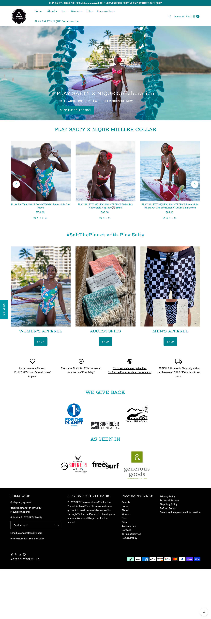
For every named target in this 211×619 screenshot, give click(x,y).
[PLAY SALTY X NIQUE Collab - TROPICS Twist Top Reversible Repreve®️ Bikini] (106, 171)
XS (34, 218)
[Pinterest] (15, 554)
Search (126, 502)
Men (63, 11)
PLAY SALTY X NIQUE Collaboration (57, 21)
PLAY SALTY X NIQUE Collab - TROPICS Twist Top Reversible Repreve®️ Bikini (105, 206)
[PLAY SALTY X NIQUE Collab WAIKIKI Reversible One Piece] (41, 171)
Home (38, 11)
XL (46, 218)
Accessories (105, 11)
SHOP (40, 341)
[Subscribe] (57, 525)
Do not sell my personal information (180, 512)
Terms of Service (131, 533)
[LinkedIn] (20, 554)
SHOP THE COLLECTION (75, 109)
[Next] (194, 184)
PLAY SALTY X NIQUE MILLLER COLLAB (105, 129)
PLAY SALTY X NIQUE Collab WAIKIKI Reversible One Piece (40, 206)
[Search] (170, 16)
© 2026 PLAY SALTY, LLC (24, 559)
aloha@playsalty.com (30, 532)
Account (179, 16)
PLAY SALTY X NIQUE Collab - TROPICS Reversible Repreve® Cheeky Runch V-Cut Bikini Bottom (170, 206)
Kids (88, 11)
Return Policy (129, 537)
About (51, 11)
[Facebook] (12, 554)
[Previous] (16, 184)
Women (75, 11)
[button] (4, 309)
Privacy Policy (168, 496)
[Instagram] (24, 554)
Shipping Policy (168, 504)
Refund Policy (168, 508)
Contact (126, 529)
